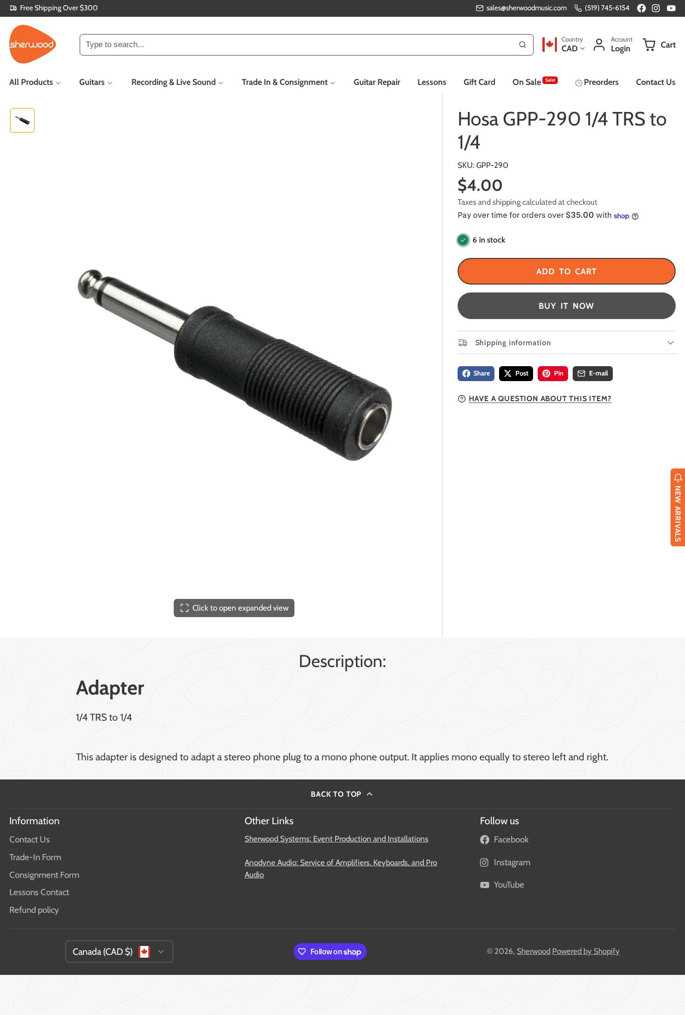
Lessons (432, 82)
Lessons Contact (39, 892)
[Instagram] (656, 8)
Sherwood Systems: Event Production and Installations (336, 838)
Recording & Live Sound (173, 82)
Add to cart (566, 271)
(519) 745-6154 (607, 7)
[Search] (523, 44)
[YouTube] (671, 8)
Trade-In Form (35, 857)
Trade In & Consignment (285, 82)
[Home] (32, 44)
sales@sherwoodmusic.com (526, 7)
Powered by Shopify (586, 951)
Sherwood (533, 951)
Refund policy (34, 909)
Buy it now (566, 306)
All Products (31, 82)
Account (612, 44)
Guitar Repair (377, 82)
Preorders (601, 82)
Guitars (92, 82)
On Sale (534, 81)
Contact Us (656, 82)
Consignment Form (44, 874)
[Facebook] (641, 8)
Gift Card (479, 82)
